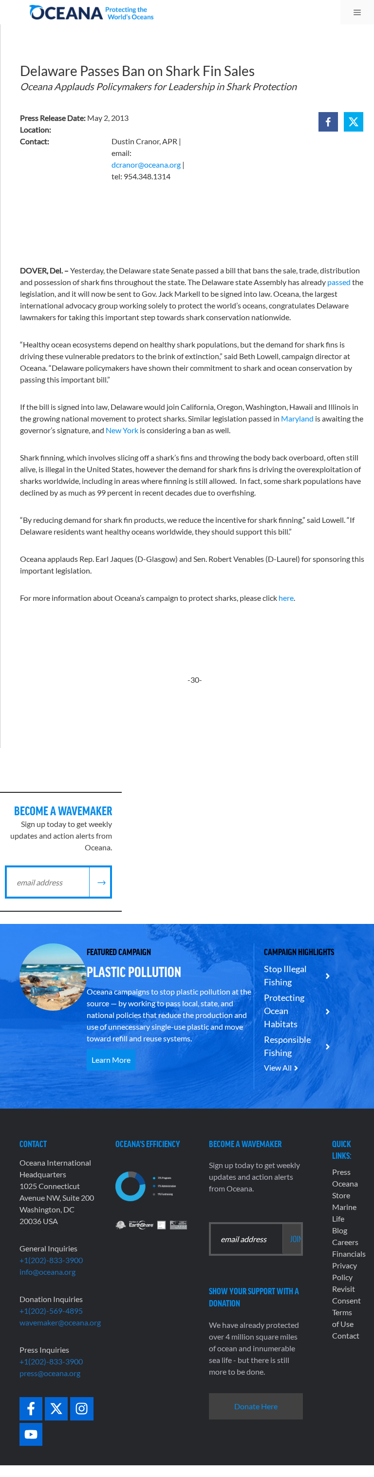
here (286, 597)
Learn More (111, 1059)
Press (341, 1171)
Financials (349, 1253)
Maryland (297, 418)
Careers (345, 1242)
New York (122, 430)
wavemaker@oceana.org (60, 1322)
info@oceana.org (47, 1271)
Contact (345, 1335)
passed (339, 282)
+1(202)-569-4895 (51, 1310)
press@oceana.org (49, 1373)
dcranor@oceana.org (146, 164)
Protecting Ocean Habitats (284, 1010)
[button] (328, 122)
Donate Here (256, 1406)
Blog (339, 1230)
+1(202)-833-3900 (51, 1260)
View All (278, 1067)
